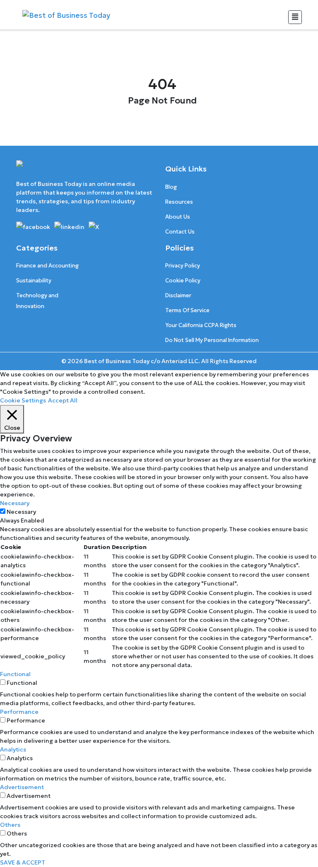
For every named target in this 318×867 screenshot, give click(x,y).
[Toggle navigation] (295, 17)
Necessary (21, 511)
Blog (171, 186)
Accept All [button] (62, 400)
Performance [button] (19, 711)
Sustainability (33, 280)
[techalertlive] (34, 226)
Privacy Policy (182, 265)
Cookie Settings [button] (23, 400)
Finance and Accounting (47, 265)
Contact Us (180, 231)
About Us (177, 216)
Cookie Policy (182, 280)
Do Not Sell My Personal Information (212, 340)
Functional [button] (15, 674)
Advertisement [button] (22, 787)
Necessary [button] (14, 503)
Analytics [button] (13, 749)
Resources (179, 201)
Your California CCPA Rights (200, 325)
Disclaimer (178, 295)
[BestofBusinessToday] (50, 169)
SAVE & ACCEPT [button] (22, 862)
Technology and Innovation (37, 301)
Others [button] (10, 824)
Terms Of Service (187, 310)
